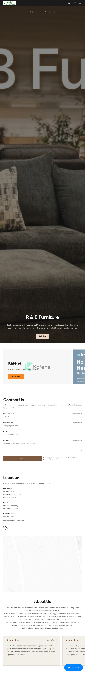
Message (6, 440)
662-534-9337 (9, 517)
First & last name (9, 414)
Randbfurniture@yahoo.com (14, 520)
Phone (5, 431)
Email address (8, 423)
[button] (73, 667)
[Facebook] (5, 527)
